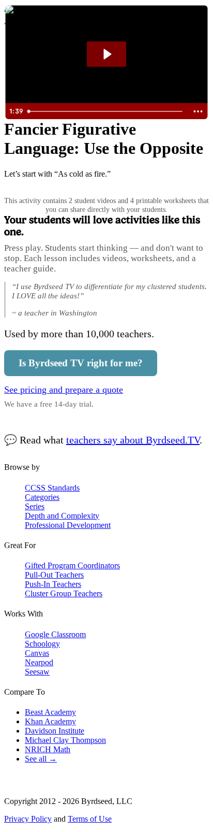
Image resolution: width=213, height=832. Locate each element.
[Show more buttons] (198, 111)
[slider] (106, 111)
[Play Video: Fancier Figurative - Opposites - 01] (107, 54)
